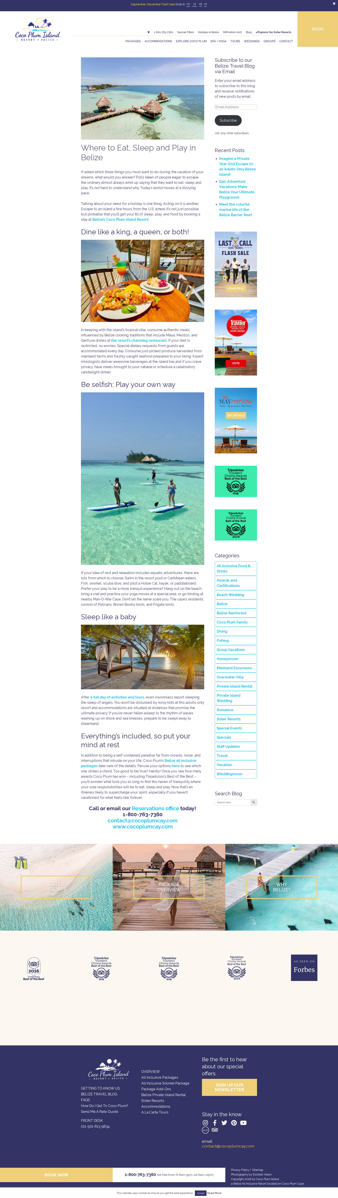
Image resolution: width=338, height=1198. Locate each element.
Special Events (229, 728)
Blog (249, 32)
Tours (235, 41)
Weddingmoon (229, 774)
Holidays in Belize (208, 32)
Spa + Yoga (218, 41)
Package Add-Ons (156, 1089)
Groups (270, 41)
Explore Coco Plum (191, 41)
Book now (56, 1174)
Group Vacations (231, 650)
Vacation (224, 765)
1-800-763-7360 (163, 32)
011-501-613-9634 (95, 1126)
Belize (222, 604)
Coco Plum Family (232, 622)
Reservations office (155, 808)
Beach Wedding (230, 595)
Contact (286, 41)
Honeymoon (227, 659)
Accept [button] (200, 1193)
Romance (225, 710)
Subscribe (228, 120)
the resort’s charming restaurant (139, 340)
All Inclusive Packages (159, 1077)
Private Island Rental (234, 686)
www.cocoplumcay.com (143, 826)
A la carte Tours (154, 1112)
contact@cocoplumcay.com (143, 820)
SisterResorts (56, 887)
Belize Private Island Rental (163, 1095)
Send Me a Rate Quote (99, 1111)
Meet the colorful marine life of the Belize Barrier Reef (235, 209)
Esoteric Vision (262, 1174)
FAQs (85, 1100)
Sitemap (257, 1170)
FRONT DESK (92, 1120)
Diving (222, 631)
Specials (224, 737)
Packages (133, 41)
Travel (222, 756)
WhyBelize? (281, 887)
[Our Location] (149, 32)
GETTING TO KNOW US (100, 1088)
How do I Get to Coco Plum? (104, 1106)
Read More (214, 1193)
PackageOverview (169, 887)
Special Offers (185, 32)
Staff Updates (228, 746)
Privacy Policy (240, 1170)
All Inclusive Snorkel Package (165, 1083)
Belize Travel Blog (99, 1094)
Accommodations (158, 41)
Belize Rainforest (231, 613)
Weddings (252, 41)
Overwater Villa (230, 677)
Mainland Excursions (234, 668)
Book (318, 29)
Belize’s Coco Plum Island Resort (120, 219)
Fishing (223, 640)
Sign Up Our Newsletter (229, 1087)
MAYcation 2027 (232, 32)
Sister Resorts (229, 719)
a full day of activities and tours (117, 697)
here (175, 766)
